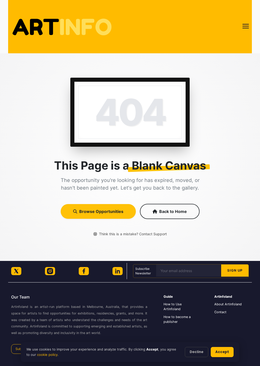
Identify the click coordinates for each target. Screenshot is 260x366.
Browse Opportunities (101, 211)
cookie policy (47, 355)
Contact (220, 312)
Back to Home (173, 211)
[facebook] (84, 271)
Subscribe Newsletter (143, 271)
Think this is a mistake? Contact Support (133, 234)
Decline (196, 352)
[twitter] (16, 271)
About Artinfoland (228, 304)
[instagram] (50, 271)
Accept (222, 352)
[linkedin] (117, 271)
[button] (245, 27)
